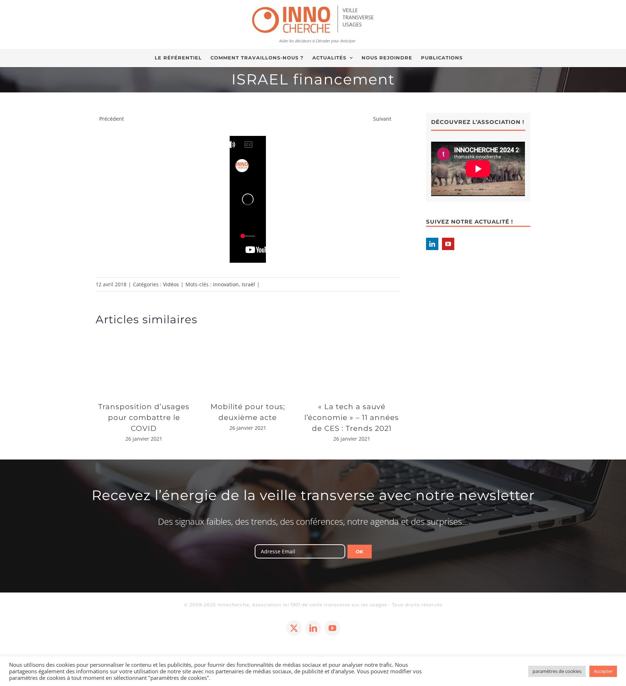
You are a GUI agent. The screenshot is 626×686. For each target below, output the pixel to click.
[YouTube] (448, 244)
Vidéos (171, 284)
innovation (226, 284)
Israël (248, 284)
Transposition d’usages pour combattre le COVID (143, 417)
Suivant (382, 118)
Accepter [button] (603, 671)
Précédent (111, 118)
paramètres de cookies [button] (557, 671)
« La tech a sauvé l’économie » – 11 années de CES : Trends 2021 (351, 417)
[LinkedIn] (432, 244)
